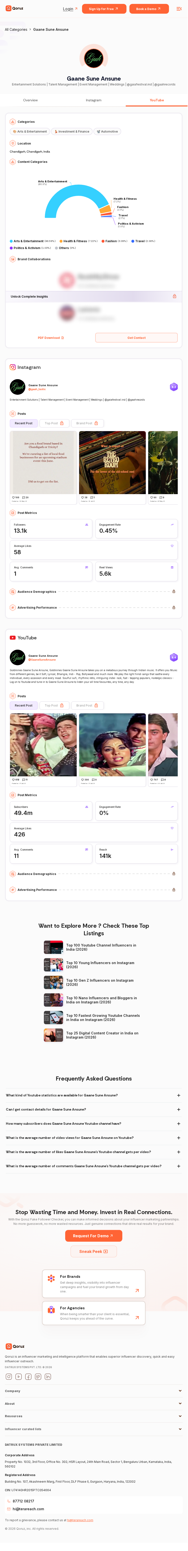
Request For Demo (91, 1235)
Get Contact (136, 338)
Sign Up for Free (101, 9)
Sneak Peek (90, 1251)
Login (68, 8)
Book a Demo (146, 9)
